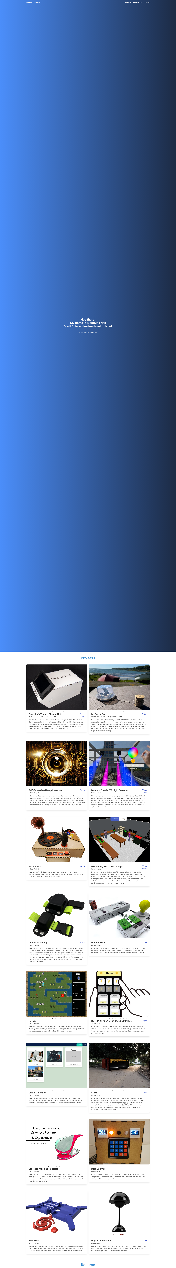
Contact (147, 2)
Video (82, 714)
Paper (83, 716)
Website (144, 868)
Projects (128, 2)
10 (69, 1090)
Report (82, 790)
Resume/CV (137, 2)
